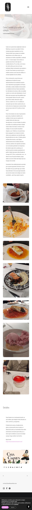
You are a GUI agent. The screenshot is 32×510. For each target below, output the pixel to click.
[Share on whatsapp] (15, 467)
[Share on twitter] (6, 467)
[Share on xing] (19, 467)
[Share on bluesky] (17, 467)
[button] (28, 7)
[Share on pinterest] (10, 467)
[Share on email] (21, 467)
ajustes (16, 504)
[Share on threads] (8, 467)
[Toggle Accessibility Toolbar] (29, 507)
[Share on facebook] (4, 467)
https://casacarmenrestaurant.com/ (14, 441)
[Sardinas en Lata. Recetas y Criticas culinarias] (8, 7)
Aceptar (5, 507)
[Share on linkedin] (13, 467)
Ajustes (13, 507)
